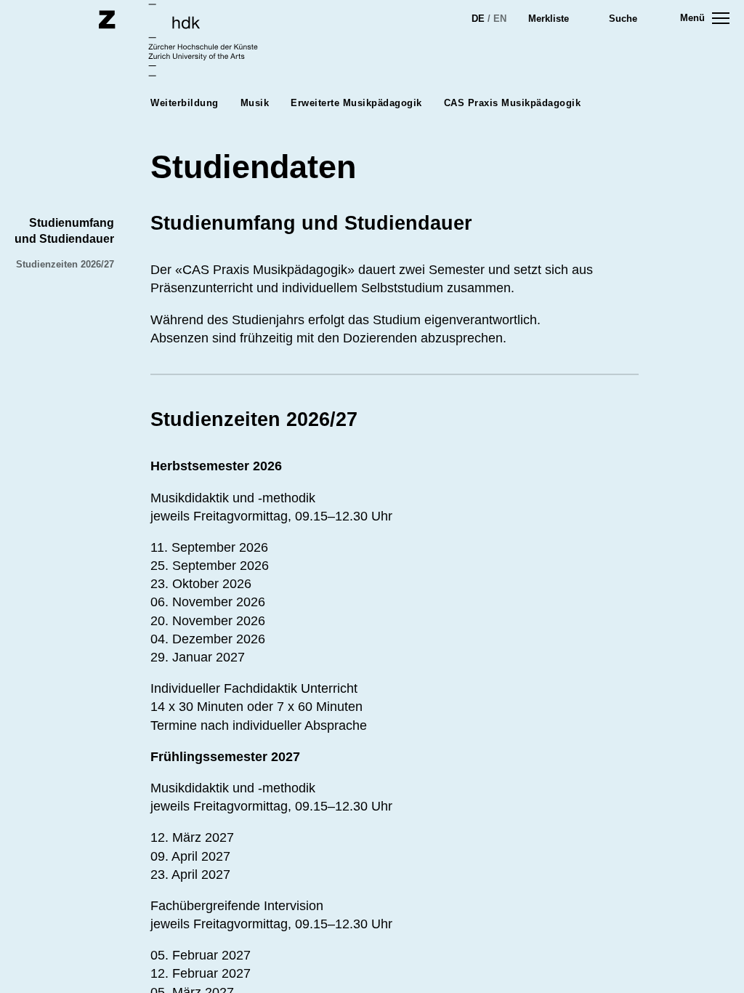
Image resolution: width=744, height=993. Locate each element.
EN (499, 18)
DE (478, 18)
